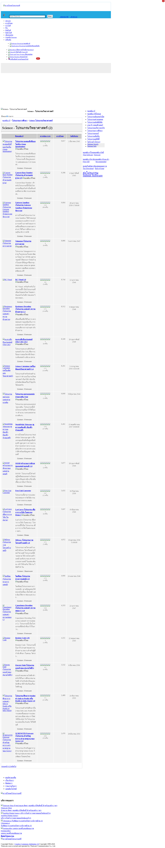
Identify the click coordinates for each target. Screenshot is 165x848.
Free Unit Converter (23, 491)
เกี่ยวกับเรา (9, 780)
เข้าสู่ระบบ (73, 17)
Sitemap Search (92, 144)
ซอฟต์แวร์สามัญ (89, 160)
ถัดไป (14, 766)
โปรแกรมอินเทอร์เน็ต (95, 117)
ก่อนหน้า (4, 766)
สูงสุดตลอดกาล (101, 167)
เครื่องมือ (8, 40)
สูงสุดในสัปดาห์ (89, 167)
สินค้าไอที (8, 33)
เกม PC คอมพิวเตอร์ (95, 125)
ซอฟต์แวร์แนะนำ (102, 160)
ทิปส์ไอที (8, 30)
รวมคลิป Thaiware (11, 37)
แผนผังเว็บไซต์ (11, 789)
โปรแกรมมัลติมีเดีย (94, 122)
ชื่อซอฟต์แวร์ (19, 136)
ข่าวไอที (8, 25)
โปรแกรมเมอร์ (93, 133)
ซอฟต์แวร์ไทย (88, 154)
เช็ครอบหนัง (9, 35)
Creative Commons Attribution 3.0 (27, 844)
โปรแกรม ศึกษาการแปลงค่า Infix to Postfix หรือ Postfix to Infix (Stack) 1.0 (25, 698)
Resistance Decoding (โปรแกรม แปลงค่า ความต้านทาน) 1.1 (25, 309)
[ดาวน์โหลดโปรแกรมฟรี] (11, 5)
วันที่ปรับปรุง (74, 136)
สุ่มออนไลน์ (23, 57)
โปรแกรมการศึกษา (95, 131)
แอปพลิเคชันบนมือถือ (32, 46)
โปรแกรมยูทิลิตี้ (93, 139)
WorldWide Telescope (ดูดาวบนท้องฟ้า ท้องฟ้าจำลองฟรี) (24, 427)
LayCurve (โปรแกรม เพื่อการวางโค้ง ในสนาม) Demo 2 (25, 512)
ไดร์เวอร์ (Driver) (93, 142)
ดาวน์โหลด (8, 23)
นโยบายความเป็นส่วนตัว (29, 842)
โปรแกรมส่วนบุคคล (95, 119)
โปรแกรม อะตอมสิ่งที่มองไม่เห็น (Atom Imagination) (25, 143)
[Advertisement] (82, 91)
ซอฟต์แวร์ (26, 43)
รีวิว (6, 28)
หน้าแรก (8, 21)
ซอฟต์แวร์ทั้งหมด (94, 114)
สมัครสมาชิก (64, 17)
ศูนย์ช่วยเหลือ (10, 778)
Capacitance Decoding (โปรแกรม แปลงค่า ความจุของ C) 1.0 (25, 608)
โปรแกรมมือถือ (93, 136)
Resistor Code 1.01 (22, 638)
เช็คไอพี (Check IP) (21, 52)
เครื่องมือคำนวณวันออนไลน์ (19, 59)
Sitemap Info (91, 146)
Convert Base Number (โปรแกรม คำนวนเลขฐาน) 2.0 (24, 175)
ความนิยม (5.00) (45, 136)
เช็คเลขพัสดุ (28, 54)
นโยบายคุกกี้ (46, 842)
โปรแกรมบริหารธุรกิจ (96, 128)
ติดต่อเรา (8, 783)
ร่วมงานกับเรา (11, 786)
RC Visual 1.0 (20, 280)
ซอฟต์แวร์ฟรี (99, 154)
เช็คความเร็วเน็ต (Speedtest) (25, 50)
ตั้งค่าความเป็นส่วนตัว (9, 842)
